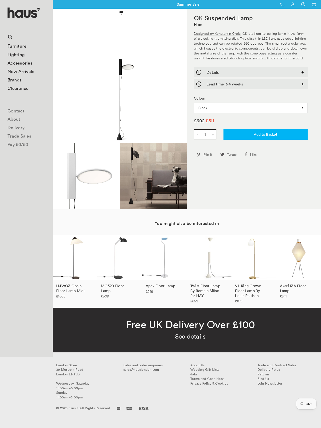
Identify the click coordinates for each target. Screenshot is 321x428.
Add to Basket (265, 134)
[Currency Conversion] (303, 4)
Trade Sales (19, 136)
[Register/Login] (293, 4)
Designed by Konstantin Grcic (217, 33)
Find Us (263, 379)
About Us (197, 365)
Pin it (208, 154)
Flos (198, 24)
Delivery (16, 127)
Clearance (18, 88)
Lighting (16, 54)
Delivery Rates (269, 369)
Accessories (20, 63)
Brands (15, 80)
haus (9, 23)
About (14, 119)
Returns (264, 374)
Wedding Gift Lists (204, 369)
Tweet (232, 154)
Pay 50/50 (18, 144)
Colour (199, 98)
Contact (16, 111)
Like (253, 154)
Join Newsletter (270, 383)
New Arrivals (21, 71)
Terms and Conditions (207, 379)
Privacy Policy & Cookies (209, 383)
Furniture (17, 46)
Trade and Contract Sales (277, 365)
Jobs (193, 374)
